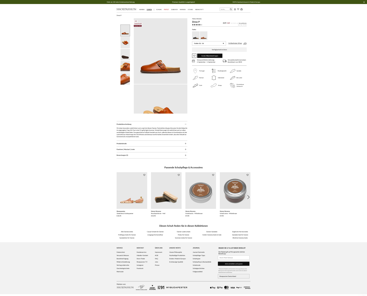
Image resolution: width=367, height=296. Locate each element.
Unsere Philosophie (175, 252)
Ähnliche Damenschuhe (240, 238)
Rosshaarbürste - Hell (158, 213)
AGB (156, 255)
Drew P (119, 15)
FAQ (156, 258)
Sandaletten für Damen (126, 238)
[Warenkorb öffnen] (241, 9)
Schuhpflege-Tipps (199, 255)
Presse (157, 265)
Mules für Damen (183, 235)
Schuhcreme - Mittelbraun (228, 213)
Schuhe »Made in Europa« (177, 258)
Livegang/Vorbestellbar (155, 235)
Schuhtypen (196, 258)
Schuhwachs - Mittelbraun (194, 213)
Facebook (140, 268)
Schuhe (159, 9)
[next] (248, 197)
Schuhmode (196, 265)
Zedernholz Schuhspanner (125, 213)
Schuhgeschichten (198, 268)
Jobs (156, 262)
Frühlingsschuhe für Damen (127, 235)
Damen (149, 9)
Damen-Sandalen (211, 231)
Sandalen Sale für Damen (240, 235)
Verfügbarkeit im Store (219, 49)
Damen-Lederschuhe (183, 231)
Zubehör (174, 9)
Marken (183, 9)
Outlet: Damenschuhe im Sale (211, 235)
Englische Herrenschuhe (240, 231)
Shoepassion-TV (142, 262)
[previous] (118, 197)
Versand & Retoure (123, 255)
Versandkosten (243, 23)
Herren (141, 9)
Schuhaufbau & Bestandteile (202, 262)
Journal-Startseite (199, 252)
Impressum (158, 252)
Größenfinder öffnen (235, 43)
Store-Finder (141, 258)
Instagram (140, 265)
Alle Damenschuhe (127, 231)
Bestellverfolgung (122, 258)
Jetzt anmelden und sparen (234, 264)
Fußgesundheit (198, 271)
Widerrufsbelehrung (123, 262)
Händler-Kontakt (142, 255)
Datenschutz (121, 252)
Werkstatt (199, 9)
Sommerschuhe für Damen (183, 238)
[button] (219, 25)
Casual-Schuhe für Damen (155, 231)
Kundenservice (141, 252)
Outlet (166, 9)
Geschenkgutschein (123, 268)
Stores (190, 9)
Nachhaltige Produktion (177, 255)
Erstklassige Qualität (176, 262)
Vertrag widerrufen (123, 265)
